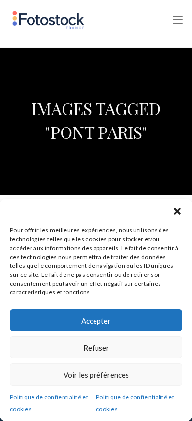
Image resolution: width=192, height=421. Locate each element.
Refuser (96, 347)
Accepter (96, 320)
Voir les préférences (96, 374)
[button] (177, 211)
